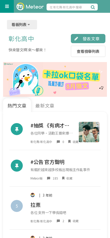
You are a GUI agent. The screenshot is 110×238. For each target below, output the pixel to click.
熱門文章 (17, 105)
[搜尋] (94, 7)
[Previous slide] (9, 79)
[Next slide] (101, 79)
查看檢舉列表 (88, 51)
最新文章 (45, 105)
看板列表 (19, 24)
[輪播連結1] (55, 79)
